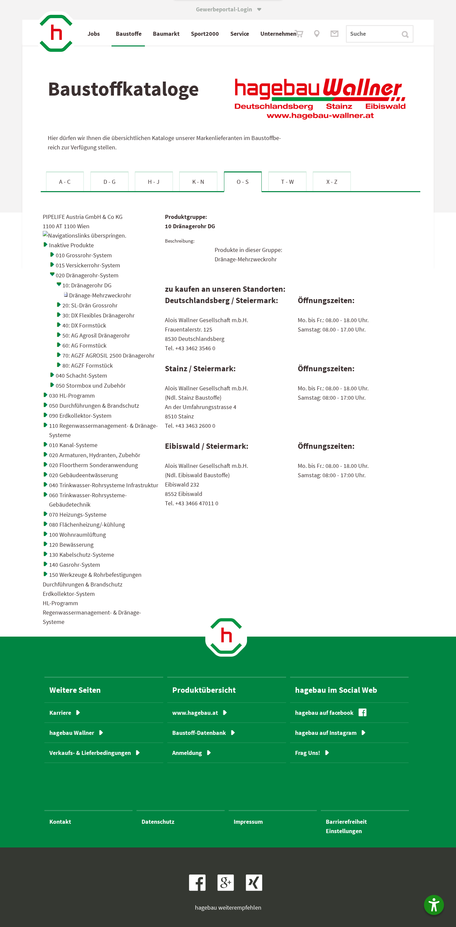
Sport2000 (205, 33)
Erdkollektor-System (69, 594)
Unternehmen (278, 33)
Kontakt (60, 821)
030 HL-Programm (72, 395)
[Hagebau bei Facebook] (199, 889)
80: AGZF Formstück (87, 365)
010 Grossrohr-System (84, 255)
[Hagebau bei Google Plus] (229, 889)
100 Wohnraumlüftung (77, 534)
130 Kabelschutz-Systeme (81, 554)
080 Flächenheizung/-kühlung (87, 524)
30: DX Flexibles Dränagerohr (98, 315)
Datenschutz (158, 821)
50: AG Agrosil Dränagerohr (96, 335)
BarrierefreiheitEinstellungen (346, 826)
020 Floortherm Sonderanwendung (93, 465)
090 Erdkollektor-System (80, 415)
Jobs (93, 33)
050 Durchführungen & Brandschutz (94, 405)
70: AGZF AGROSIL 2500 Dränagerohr (108, 355)
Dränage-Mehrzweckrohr (100, 295)
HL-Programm (60, 603)
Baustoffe (129, 33)
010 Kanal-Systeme (73, 445)
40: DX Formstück (84, 325)
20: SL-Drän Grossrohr (90, 305)
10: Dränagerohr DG (86, 285)
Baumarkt (166, 33)
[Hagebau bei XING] (256, 889)
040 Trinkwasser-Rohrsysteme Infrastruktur (103, 485)
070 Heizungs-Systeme (77, 514)
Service (239, 33)
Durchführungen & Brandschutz (83, 584)
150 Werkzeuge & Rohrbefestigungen (95, 574)
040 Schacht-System (81, 375)
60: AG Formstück (84, 345)
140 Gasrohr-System (74, 564)
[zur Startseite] (226, 636)
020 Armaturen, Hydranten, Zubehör (94, 455)
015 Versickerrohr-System (88, 265)
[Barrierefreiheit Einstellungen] (434, 905)
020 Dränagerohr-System (87, 275)
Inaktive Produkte (71, 245)
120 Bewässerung (71, 544)
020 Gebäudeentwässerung (83, 475)
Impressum (248, 821)
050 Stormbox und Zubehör (91, 385)
